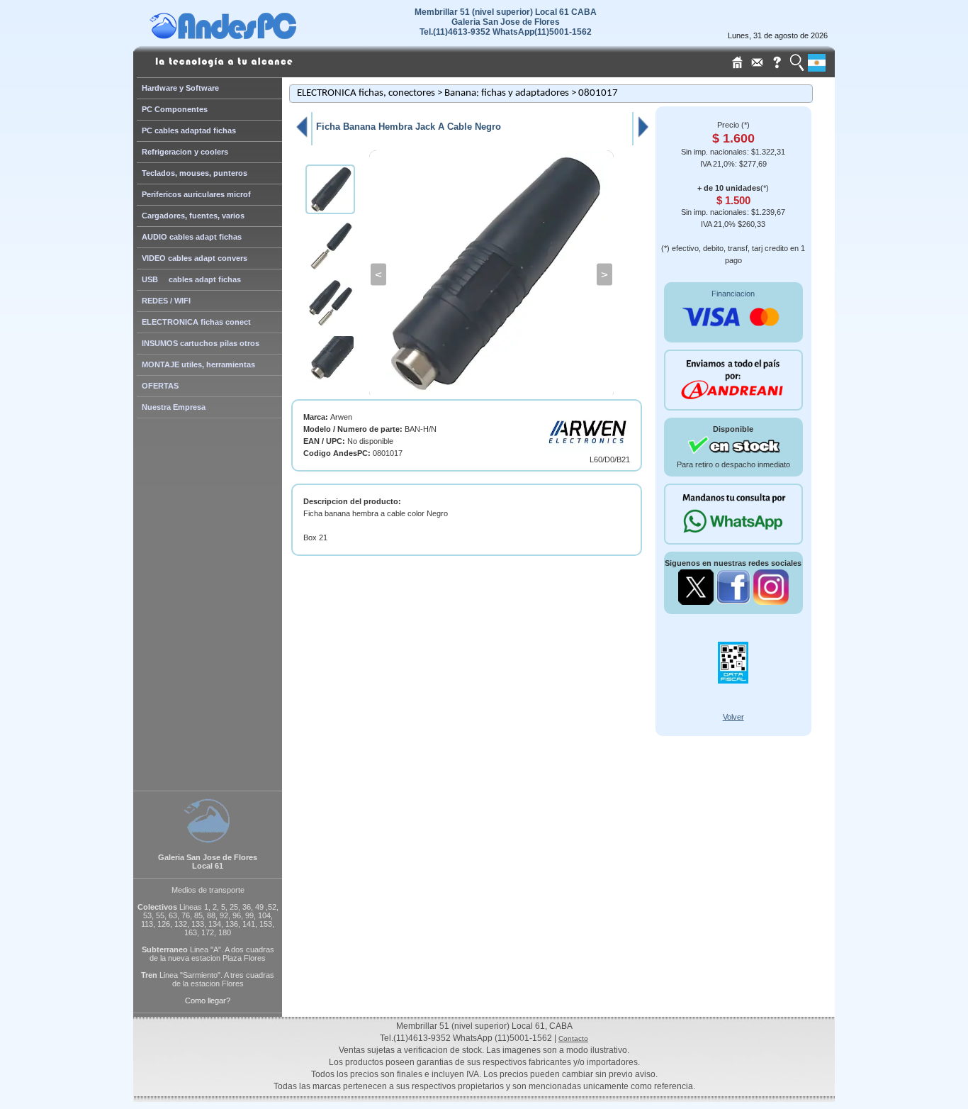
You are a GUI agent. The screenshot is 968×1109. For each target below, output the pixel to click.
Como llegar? (207, 1000)
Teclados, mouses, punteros (194, 173)
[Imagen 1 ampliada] (491, 274)
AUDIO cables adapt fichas (192, 237)
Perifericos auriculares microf (196, 194)
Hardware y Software (180, 88)
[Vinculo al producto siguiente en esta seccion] (643, 137)
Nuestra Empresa (174, 407)
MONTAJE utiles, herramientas (198, 364)
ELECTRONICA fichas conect (196, 322)
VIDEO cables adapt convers (194, 258)
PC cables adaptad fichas (189, 130)
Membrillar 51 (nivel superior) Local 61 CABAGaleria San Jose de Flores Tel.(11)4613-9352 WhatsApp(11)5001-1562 (506, 22)
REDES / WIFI (166, 300)
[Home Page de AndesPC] (250, 35)
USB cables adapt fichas (191, 279)
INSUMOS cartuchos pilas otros (200, 343)
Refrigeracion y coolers (185, 151)
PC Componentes (175, 109)
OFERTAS (160, 385)
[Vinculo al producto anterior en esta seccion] (301, 137)
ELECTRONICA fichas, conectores (366, 93)
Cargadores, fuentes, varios (193, 215)
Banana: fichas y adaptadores (506, 93)
